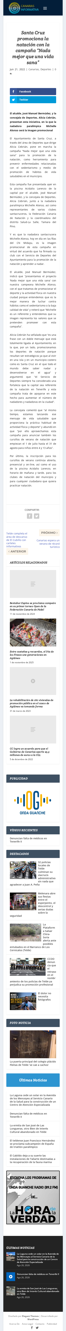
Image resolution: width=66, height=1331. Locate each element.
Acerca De (14, 1323)
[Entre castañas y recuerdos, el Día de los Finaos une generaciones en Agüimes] (33, 632)
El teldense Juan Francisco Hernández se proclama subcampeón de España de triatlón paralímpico (32, 1144)
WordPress (33, 1319)
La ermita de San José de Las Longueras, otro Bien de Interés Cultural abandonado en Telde (29, 1128)
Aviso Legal (27, 1323)
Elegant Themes (30, 1316)
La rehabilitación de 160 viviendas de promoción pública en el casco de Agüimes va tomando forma (32, 703)
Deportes (45, 69)
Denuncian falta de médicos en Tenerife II (28, 840)
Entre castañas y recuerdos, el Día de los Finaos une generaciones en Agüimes (32, 655)
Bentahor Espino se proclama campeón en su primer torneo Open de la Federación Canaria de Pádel (33, 606)
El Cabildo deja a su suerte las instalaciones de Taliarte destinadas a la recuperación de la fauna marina (32, 1159)
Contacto (40, 1323)
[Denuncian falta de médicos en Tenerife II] (10, 1276)
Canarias (34, 69)
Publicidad (52, 1323)
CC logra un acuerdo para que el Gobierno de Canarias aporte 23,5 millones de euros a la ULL (30, 752)
